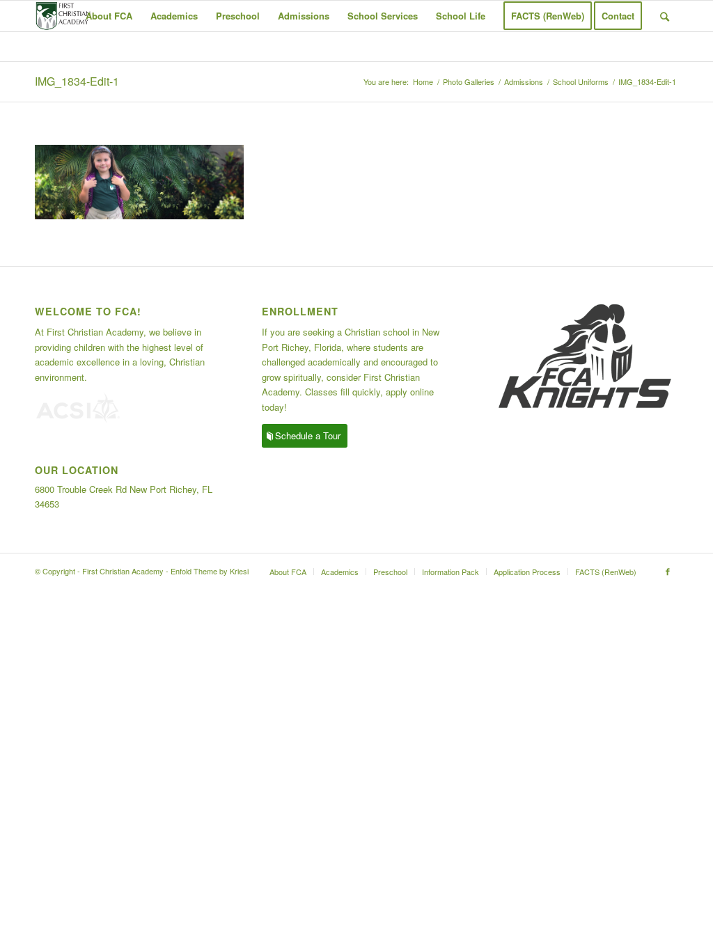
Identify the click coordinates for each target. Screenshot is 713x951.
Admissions (523, 82)
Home (423, 82)
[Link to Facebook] (667, 570)
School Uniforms (581, 82)
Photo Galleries (468, 82)
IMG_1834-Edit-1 (77, 81)
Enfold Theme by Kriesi (210, 570)
